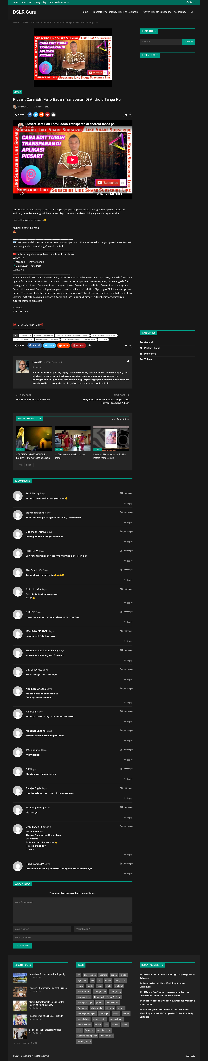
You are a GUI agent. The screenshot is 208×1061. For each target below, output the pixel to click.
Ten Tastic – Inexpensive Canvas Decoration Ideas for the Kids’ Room (164, 993)
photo (108, 986)
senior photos (116, 1019)
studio (98, 1025)
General (148, 342)
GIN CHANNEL (34, 669)
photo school (112, 1003)
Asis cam (31, 711)
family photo (120, 980)
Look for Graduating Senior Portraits (46, 1016)
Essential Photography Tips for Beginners (116, 11)
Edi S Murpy (32, 493)
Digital (123, 975)
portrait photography (86, 1014)
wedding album (104, 1030)
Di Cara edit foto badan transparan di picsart (78, 339)
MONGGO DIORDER (37, 631)
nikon (99, 986)
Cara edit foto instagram (43, 335)
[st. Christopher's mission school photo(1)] (72, 438)
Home (16, 2)
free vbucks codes (153, 974)
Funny (80, 986)
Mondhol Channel (36, 730)
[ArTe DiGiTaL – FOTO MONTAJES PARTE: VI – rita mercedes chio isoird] (34, 438)
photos (99, 1003)
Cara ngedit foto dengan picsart (104, 335)
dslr (99, 980)
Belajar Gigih (33, 788)
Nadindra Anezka (36, 688)
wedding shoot (84, 1041)
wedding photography (87, 1036)
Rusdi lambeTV (35, 864)
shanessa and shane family (42, 650)
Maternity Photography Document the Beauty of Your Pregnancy (46, 1003)
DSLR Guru (24, 12)
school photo (83, 1019)
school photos (99, 1019)
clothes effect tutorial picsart (47, 339)
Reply (129, 503)
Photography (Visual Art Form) (107, 997)
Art (79, 975)
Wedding (89, 1030)
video (125, 1025)
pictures (110, 1008)
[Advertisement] (167, 192)
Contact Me (26, 2)
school (126, 1014)
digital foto (103, 339)
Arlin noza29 (33, 589)
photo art (119, 986)
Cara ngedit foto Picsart (23, 339)
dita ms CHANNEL (36, 531)
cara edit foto (25, 335)
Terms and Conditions (59, 2)
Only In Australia (35, 826)
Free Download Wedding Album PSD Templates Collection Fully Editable (166, 1013)
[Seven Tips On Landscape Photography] (20, 978)
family (108, 980)
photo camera (84, 991)
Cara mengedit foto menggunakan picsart (72, 335)
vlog (79, 1030)
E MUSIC (30, 612)
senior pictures (84, 1025)
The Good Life (34, 570)
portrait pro (104, 1014)
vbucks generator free (156, 1009)
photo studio (96, 1008)
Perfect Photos (152, 348)
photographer (100, 991)
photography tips (85, 1003)
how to (90, 986)
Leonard (148, 983)
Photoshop (150, 353)
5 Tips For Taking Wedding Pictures (45, 1029)
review (116, 1014)
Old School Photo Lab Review (33, 399)
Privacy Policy (40, 2)
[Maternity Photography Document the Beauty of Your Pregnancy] (20, 1006)
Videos (17, 92)
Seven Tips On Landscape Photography (164, 11)
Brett (146, 1000)
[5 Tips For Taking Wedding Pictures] (20, 1033)
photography (115, 991)
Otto (146, 992)
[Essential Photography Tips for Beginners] (20, 992)
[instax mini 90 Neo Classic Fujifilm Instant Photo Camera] (111, 438)
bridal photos (90, 975)
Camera (103, 975)
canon (114, 975)
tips (106, 1025)
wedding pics (107, 1036)
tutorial (115, 1025)
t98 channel (33, 750)
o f (28, 769)
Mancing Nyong (35, 807)
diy (92, 980)
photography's (84, 997)
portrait (121, 1008)
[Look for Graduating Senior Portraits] (20, 1020)
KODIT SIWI (32, 551)
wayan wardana (35, 512)
